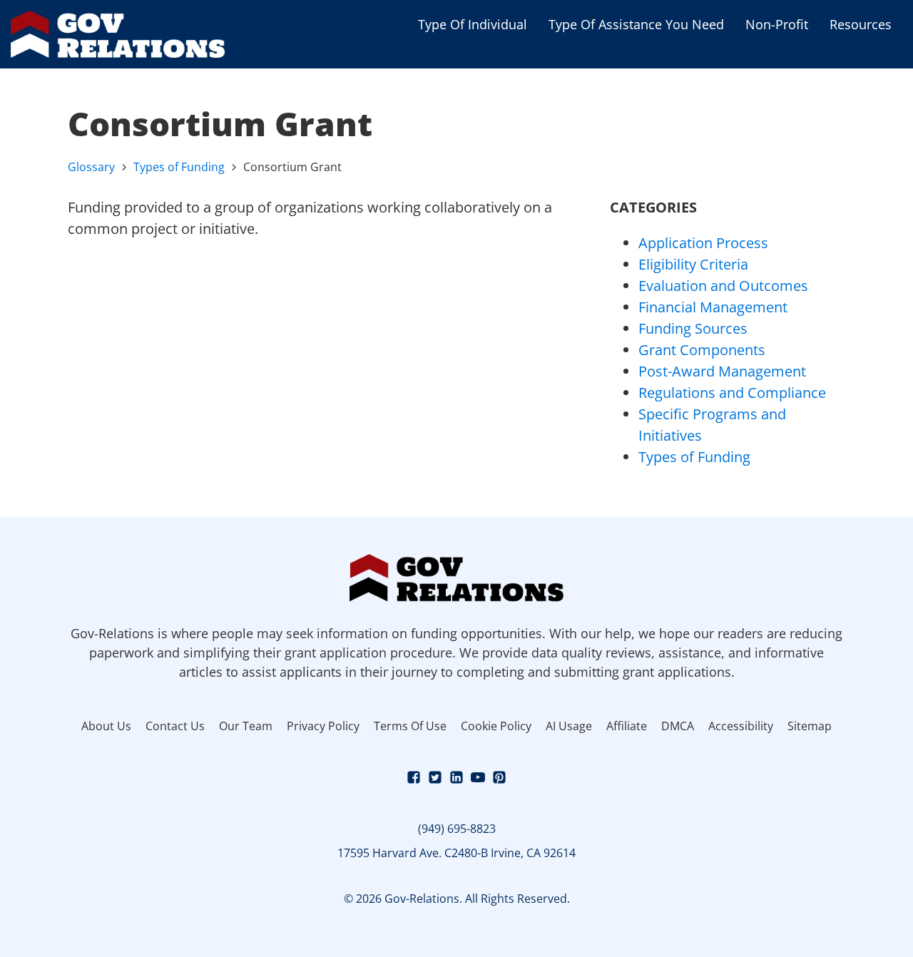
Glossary (91, 167)
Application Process (703, 242)
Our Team (245, 726)
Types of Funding (179, 167)
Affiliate (626, 726)
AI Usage (569, 726)
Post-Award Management (722, 371)
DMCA (677, 726)
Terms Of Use (410, 726)
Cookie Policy (496, 726)
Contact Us (175, 726)
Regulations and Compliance (732, 392)
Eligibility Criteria (693, 264)
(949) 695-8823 (457, 828)
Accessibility (740, 726)
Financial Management (712, 307)
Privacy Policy (323, 726)
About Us (106, 726)
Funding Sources (693, 328)
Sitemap (809, 726)
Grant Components (701, 349)
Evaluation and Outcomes (723, 285)
